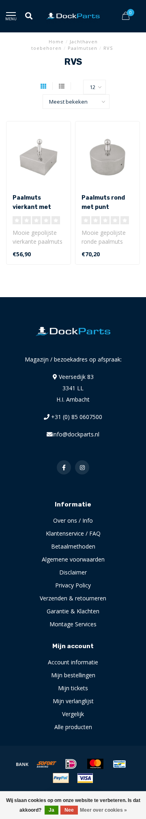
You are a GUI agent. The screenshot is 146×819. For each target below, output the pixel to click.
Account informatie (73, 662)
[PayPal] (61, 778)
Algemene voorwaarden (73, 559)
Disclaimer (73, 572)
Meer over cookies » (103, 810)
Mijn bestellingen (73, 675)
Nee (69, 810)
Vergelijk (73, 714)
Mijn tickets (73, 688)
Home (56, 41)
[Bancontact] (120, 764)
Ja (51, 810)
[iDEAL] (71, 764)
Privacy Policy (73, 585)
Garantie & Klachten (73, 611)
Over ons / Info (73, 520)
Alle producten (73, 727)
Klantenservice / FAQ (73, 533)
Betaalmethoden (73, 546)
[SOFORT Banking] (46, 764)
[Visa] (85, 778)
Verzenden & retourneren (73, 598)
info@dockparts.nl (75, 434)
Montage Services (73, 624)
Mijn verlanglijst (73, 701)
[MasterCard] (95, 764)
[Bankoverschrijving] (22, 764)
